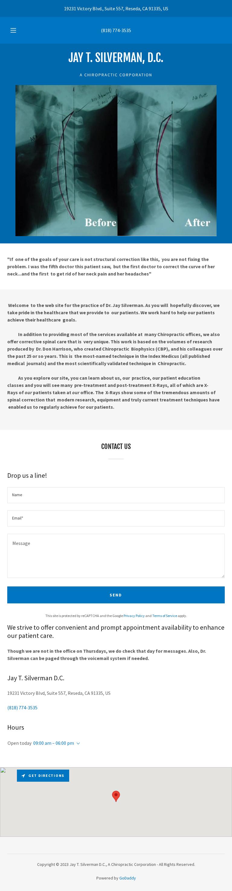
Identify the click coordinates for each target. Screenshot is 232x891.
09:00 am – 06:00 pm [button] (53, 743)
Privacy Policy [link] (134, 615)
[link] (116, 60)
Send (116, 595)
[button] (16, 30)
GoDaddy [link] (127, 878)
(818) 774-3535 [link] (116, 30)
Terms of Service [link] (164, 615)
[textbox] (116, 495)
